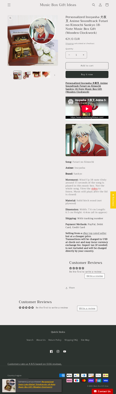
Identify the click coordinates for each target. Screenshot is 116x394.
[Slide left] (11, 75)
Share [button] (72, 288)
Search (30, 340)
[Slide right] (54, 75)
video (94, 189)
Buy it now (87, 74)
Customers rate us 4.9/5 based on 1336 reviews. (35, 364)
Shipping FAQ (71, 340)
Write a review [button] (94, 276)
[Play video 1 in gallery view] (27, 75)
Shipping (70, 44)
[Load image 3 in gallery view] (46, 75)
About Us (41, 340)
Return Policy (54, 340)
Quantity (69, 49)
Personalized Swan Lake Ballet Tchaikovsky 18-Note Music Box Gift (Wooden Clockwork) (36, 384)
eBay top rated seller (94, 233)
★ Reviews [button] (113, 200)
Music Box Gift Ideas (100, 386)
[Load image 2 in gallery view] (37, 75)
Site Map (85, 340)
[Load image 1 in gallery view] (17, 75)
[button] (9, 5)
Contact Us (104, 391)
